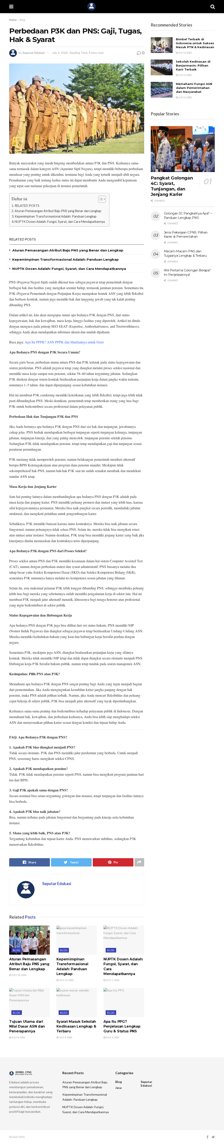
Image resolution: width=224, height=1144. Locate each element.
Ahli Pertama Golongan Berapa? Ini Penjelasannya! (187, 272)
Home (13, 19)
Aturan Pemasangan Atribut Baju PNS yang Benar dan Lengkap (58, 211)
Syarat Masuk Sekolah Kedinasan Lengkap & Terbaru (76, 1026)
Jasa (118, 1088)
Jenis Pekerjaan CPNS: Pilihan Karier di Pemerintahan (186, 234)
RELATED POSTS (27, 205)
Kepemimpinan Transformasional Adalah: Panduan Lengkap (55, 216)
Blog (22, 19)
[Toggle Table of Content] (100, 199)
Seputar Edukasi (34, 52)
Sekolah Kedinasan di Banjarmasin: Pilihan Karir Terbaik (193, 65)
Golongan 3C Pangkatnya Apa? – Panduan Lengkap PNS (188, 215)
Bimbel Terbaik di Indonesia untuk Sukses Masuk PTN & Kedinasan (195, 43)
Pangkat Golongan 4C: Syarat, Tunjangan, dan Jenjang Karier (172, 186)
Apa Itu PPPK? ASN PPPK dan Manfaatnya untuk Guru (64, 342)
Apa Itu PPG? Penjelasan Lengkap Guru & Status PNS (121, 1026)
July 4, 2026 (60, 52)
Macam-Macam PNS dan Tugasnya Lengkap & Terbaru (185, 253)
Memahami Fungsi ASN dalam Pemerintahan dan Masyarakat (194, 87)
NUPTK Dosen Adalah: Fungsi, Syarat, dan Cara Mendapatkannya (60, 221)
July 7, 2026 (112, 980)
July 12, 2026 (66, 980)
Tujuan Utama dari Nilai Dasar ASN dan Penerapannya (27, 1026)
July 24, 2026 (18, 975)
